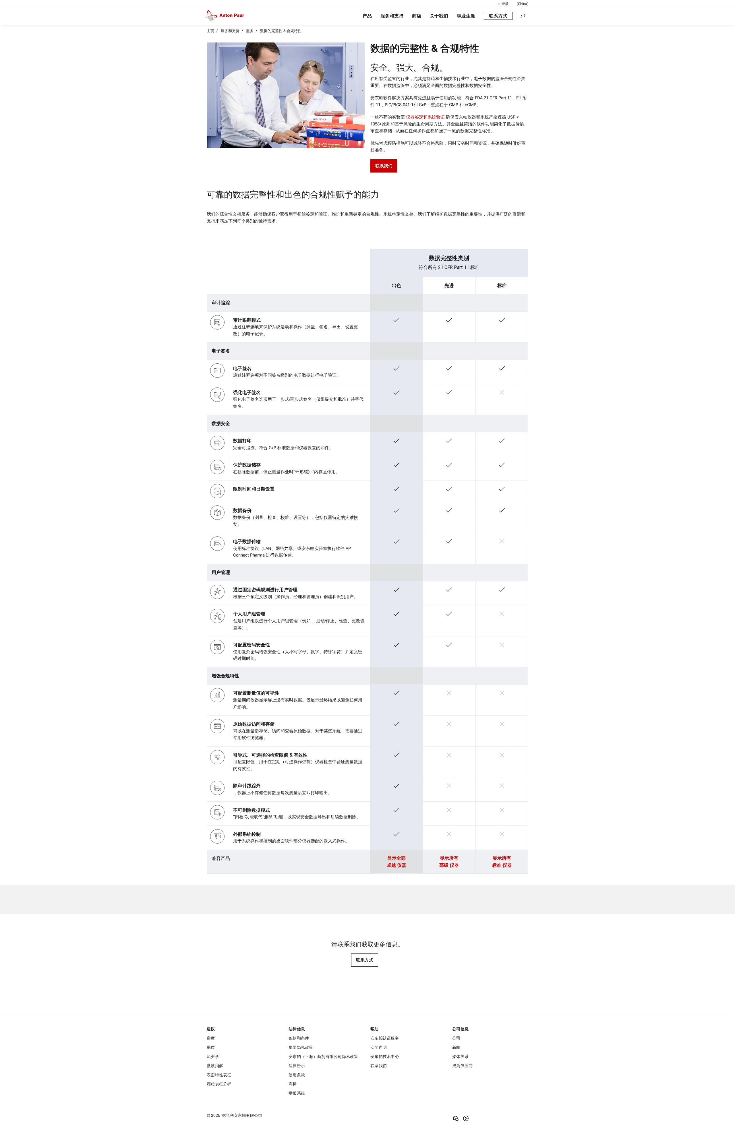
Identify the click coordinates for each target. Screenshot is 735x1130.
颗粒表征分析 (219, 1084)
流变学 (213, 1056)
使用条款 (297, 1075)
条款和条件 (299, 1038)
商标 (293, 1084)
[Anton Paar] (225, 16)
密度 (211, 1038)
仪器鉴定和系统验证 (425, 117)
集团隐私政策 (301, 1047)
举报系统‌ (297, 1093)
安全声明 (378, 1047)
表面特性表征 (219, 1075)
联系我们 (378, 1065)
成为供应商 (462, 1065)
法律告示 (297, 1065)
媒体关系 (460, 1056)
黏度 (211, 1047)
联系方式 (364, 960)
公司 (456, 1038)
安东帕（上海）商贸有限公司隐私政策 (323, 1056)
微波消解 (215, 1065)
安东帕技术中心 (384, 1056)
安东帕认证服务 (384, 1038)
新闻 (456, 1047)
